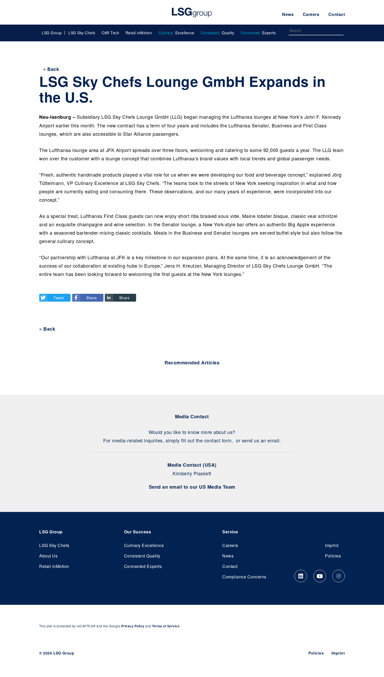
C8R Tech (110, 33)
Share (91, 297)
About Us (48, 556)
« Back (51, 69)
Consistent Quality (142, 556)
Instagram (338, 576)
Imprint (332, 545)
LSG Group (192, 12)
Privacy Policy (132, 626)
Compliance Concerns (244, 577)
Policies (333, 556)
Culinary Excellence (144, 545)
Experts (258, 33)
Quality (217, 33)
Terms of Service (165, 626)
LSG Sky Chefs (81, 33)
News (288, 14)
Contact (336, 14)
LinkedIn (300, 576)
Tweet (59, 297)
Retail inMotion (139, 33)
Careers (311, 14)
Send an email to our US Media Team (192, 486)
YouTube (319, 576)
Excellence (176, 33)
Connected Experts (143, 566)
